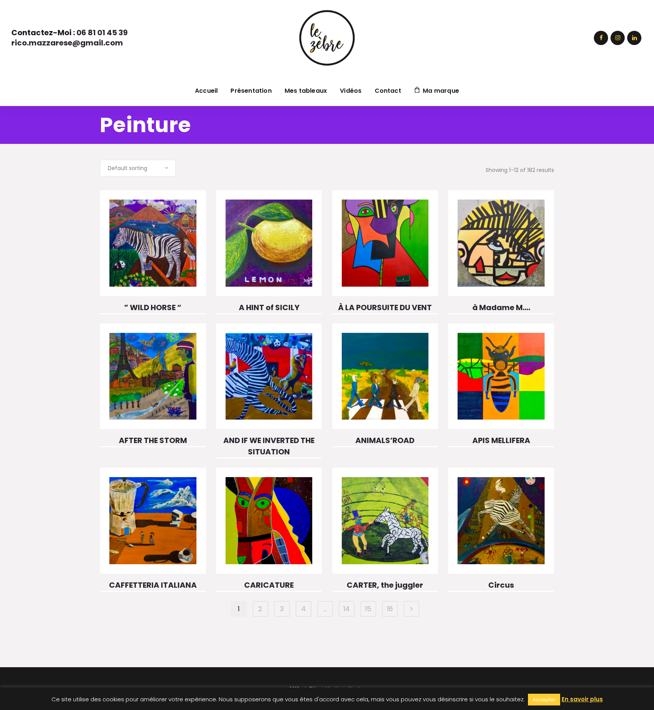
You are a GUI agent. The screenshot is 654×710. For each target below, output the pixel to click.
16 (390, 608)
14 (346, 608)
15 (368, 608)
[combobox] (138, 168)
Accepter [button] (544, 699)
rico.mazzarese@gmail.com (67, 42)
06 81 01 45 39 (102, 32)
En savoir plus (582, 699)
